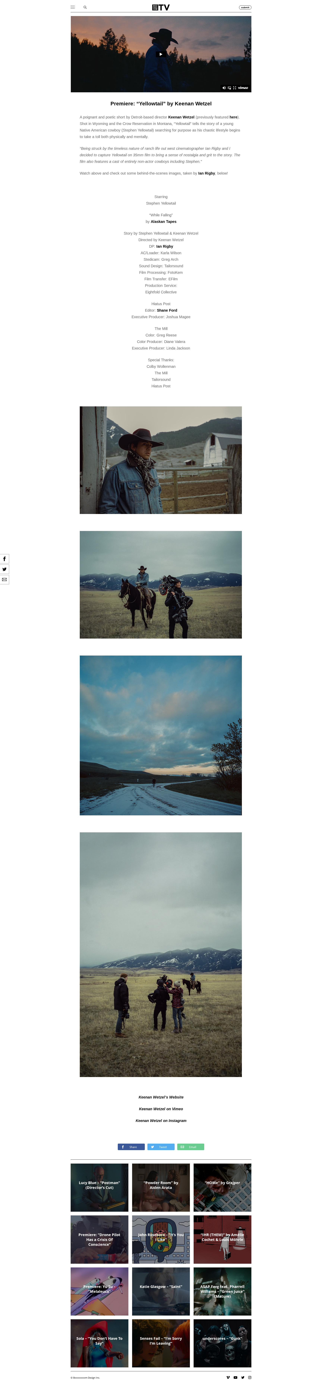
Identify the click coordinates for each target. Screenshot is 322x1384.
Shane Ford (167, 310)
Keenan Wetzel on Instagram (161, 1121)
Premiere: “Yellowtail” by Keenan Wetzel (161, 103)
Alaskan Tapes (163, 222)
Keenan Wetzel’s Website (161, 1097)
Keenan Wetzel (181, 117)
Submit (245, 7)
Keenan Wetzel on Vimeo (161, 1109)
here (233, 117)
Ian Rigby (206, 173)
